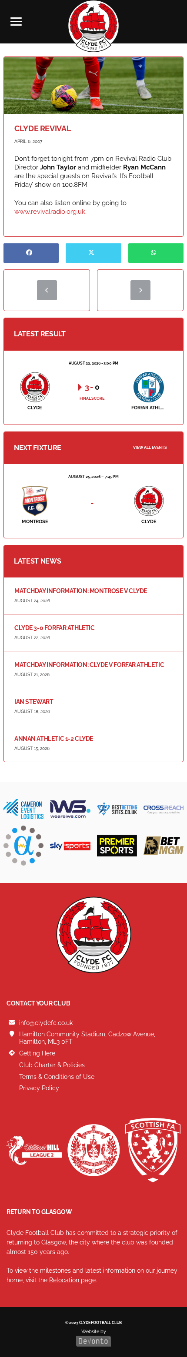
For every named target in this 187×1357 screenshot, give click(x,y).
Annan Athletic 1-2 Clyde (53, 738)
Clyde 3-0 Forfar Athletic (54, 627)
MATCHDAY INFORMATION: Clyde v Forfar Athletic (89, 664)
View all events (150, 447)
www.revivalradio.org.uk (49, 212)
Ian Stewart (33, 701)
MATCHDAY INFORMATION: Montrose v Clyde (80, 590)
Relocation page (72, 1280)
